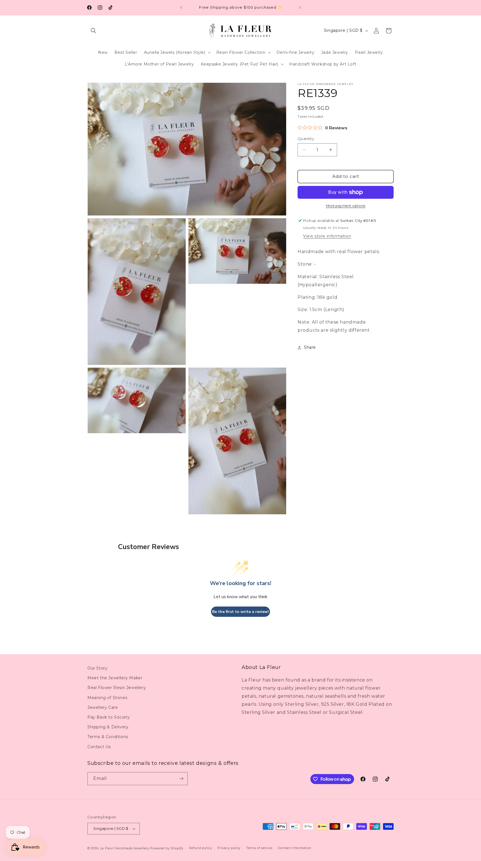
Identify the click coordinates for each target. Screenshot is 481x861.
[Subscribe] (181, 778)
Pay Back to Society (108, 717)
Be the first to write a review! (240, 611)
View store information (327, 236)
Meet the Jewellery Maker (114, 677)
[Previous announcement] (181, 7)
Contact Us (99, 746)
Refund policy (200, 848)
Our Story (97, 668)
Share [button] (310, 347)
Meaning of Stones (107, 697)
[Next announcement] (300, 7)
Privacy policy (228, 848)
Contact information (294, 848)
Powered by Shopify (166, 848)
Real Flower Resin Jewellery (116, 687)
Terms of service (259, 848)
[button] (93, 31)
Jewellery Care (102, 707)
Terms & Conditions (107, 736)
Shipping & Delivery (107, 726)
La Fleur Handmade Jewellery (124, 848)
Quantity (306, 138)
